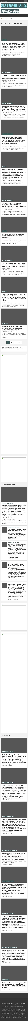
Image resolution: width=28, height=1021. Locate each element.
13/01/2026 (4, 178)
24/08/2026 (4, 517)
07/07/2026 (4, 989)
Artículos (4, 40)
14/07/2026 (4, 930)
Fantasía (4, 291)
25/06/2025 (4, 331)
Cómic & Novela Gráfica (9, 484)
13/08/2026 (10, 559)
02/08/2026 (10, 599)
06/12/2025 (4, 209)
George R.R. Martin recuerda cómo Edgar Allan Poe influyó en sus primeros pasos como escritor (13, 236)
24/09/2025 (4, 238)
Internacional (6, 736)
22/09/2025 (4, 269)
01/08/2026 (4, 833)
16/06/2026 (4, 81)
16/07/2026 (4, 896)
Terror (11, 751)
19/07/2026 (4, 864)
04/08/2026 (4, 799)
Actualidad (4, 323)
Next (19, 342)
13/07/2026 (4, 962)
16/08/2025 (4, 302)
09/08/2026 (4, 765)
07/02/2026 (4, 144)
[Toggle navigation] (2, 15)
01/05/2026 (4, 112)
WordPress (17, 1004)
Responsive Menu (25, 1)
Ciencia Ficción (5, 850)
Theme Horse (22, 1003)
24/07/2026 (4, 50)
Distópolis (10, 50)
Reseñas (4, 166)
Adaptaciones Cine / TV (7, 72)
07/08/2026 (10, 579)
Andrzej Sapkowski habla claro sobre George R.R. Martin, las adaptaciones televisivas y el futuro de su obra (12, 328)
